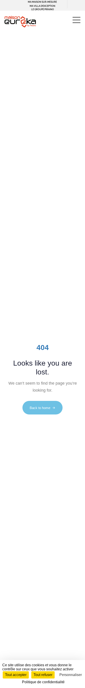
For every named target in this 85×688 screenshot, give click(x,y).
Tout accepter (16, 675)
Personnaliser (70, 675)
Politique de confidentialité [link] (43, 682)
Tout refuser (43, 675)
